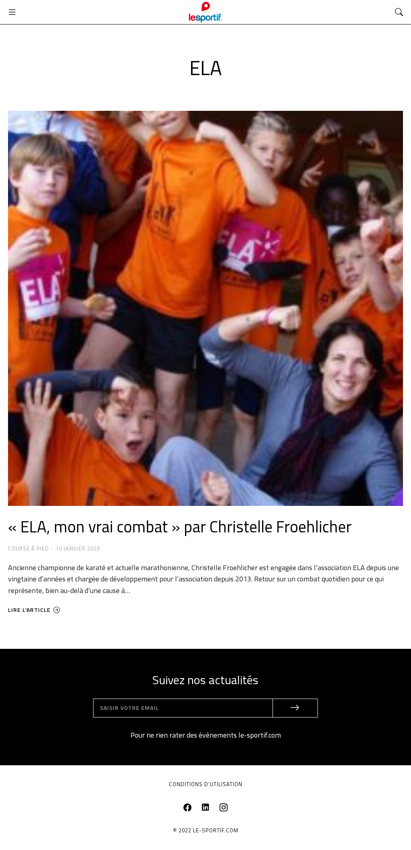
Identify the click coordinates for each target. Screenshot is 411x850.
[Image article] (205, 308)
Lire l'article (29, 610)
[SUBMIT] (295, 708)
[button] (12, 12)
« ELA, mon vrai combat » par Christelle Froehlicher (180, 527)
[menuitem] (205, 784)
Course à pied (28, 548)
